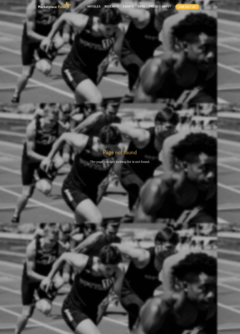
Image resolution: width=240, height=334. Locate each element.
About (166, 6)
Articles (94, 6)
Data (141, 6)
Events (128, 6)
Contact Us (187, 6)
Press (153, 6)
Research (112, 6)
